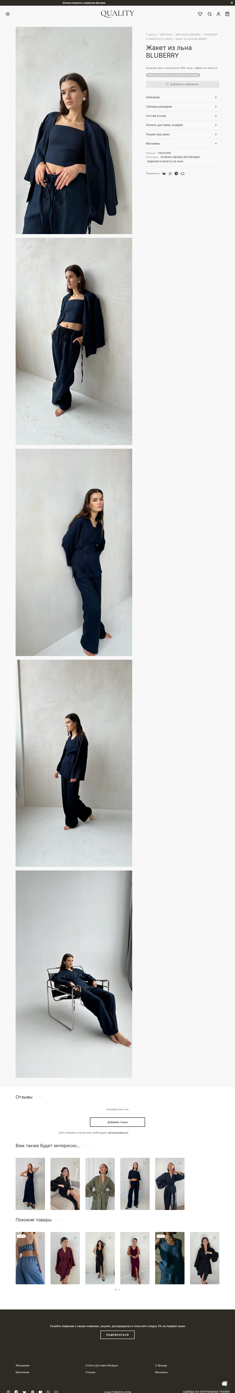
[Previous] (14, 1252)
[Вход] (218, 14)
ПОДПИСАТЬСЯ (117, 1334)
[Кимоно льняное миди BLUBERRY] (170, 1184)
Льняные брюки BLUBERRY (132, 1197)
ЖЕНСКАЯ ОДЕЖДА (188, 34)
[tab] (182, 97)
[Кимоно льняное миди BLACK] (65, 1184)
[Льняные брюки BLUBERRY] (135, 1184)
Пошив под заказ (158, 134)
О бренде (161, 1365)
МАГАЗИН (166, 34)
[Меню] (8, 14)
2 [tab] (119, 1289)
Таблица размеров (159, 106)
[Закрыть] (231, 2)
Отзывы (90, 1372)
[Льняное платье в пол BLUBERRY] (30, 1184)
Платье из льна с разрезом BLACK (97, 1270)
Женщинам (23, 1365)
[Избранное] (200, 14)
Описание (153, 97)
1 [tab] (116, 1289)
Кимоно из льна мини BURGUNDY (63, 1271)
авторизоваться (118, 1132)
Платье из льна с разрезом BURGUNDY (133, 1270)
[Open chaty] (225, 1383)
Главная (151, 34)
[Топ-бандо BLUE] (30, 1258)
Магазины (153, 143)
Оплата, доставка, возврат (164, 125)
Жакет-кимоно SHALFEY (96, 1197)
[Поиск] (209, 14)
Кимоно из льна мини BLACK (202, 1271)
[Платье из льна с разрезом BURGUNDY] (135, 1258)
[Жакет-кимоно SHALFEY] (100, 1184)
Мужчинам (22, 1372)
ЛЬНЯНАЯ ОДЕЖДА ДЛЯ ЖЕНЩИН (180, 157)
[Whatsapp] (170, 173)
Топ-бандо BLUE (27, 1273)
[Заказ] (227, 14)
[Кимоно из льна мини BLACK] (204, 1258)
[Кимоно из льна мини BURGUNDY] (65, 1258)
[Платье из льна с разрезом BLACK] (100, 1258)
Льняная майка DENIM (169, 1273)
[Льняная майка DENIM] (170, 1258)
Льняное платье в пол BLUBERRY (29, 1197)
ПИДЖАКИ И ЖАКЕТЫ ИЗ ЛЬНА (165, 161)
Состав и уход (156, 116)
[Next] (220, 1252)
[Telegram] (176, 173)
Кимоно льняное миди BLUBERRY (169, 1197)
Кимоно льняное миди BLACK (65, 1197)
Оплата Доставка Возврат (101, 1365)
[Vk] (164, 173)
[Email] (182, 173)
